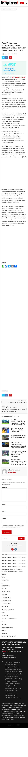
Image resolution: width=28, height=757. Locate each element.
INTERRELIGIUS (6, 604)
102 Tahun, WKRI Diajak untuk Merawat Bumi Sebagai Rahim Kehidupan (18, 453)
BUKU (3, 577)
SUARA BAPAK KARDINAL (9, 636)
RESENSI (4, 630)
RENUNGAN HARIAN (7, 627)
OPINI (3, 612)
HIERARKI (4, 595)
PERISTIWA (11, 9)
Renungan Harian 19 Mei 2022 (17, 402)
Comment (4, 487)
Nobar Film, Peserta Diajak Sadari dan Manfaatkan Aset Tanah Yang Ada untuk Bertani (18, 445)
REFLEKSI (4, 624)
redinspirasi (7, 53)
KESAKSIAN (5, 607)
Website (4, 518)
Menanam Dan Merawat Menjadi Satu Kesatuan (18, 436)
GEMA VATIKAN (6, 592)
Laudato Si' (4, 390)
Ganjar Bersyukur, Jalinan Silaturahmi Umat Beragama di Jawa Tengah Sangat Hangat (13, 409)
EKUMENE (4, 589)
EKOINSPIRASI (6, 586)
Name (3, 504)
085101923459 (7, 651)
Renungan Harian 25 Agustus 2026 (11, 557)
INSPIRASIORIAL (6, 601)
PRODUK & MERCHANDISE (9, 618)
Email (3, 511)
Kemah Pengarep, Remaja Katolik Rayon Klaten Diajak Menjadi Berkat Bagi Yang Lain (17, 422)
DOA (3, 583)
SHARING (4, 633)
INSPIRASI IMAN (6, 598)
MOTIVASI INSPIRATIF (8, 610)
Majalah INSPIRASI (16, 725)
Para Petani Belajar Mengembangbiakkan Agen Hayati (17, 429)
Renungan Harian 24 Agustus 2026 (11, 560)
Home (4, 9)
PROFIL (4, 621)
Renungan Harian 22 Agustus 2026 (11, 566)
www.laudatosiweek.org (18, 77)
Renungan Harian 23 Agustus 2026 (11, 563)
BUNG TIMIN (5, 580)
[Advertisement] (14, 25)
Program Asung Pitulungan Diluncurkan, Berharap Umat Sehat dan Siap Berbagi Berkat (18, 462)
